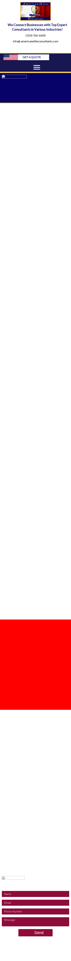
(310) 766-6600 (36, 35)
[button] (35, 97)
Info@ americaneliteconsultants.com (35, 41)
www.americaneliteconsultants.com (42, 948)
